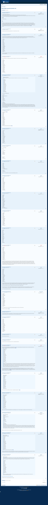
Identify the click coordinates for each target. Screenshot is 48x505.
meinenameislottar (41, 291)
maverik (41, 245)
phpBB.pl (27, 490)
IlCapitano (41, 34)
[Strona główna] (6, 2)
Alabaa (4, 228)
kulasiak (41, 175)
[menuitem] (2, 4)
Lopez (4, 267)
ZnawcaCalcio (5, 75)
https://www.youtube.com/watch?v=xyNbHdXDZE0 (7, 476)
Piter (41, 12)
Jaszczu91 (5, 110)
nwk (4, 193)
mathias (4, 161)
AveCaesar (5, 317)
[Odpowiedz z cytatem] (34, 12)
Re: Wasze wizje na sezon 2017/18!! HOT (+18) (6, 34)
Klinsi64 (4, 373)
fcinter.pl (41, 56)
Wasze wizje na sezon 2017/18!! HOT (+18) (9, 8)
